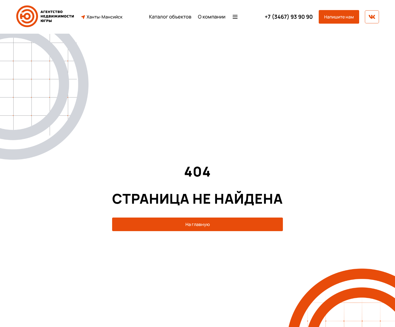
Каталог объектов (170, 17)
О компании (211, 17)
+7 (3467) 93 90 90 (289, 17)
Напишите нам (339, 17)
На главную (197, 224)
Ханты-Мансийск (104, 17)
